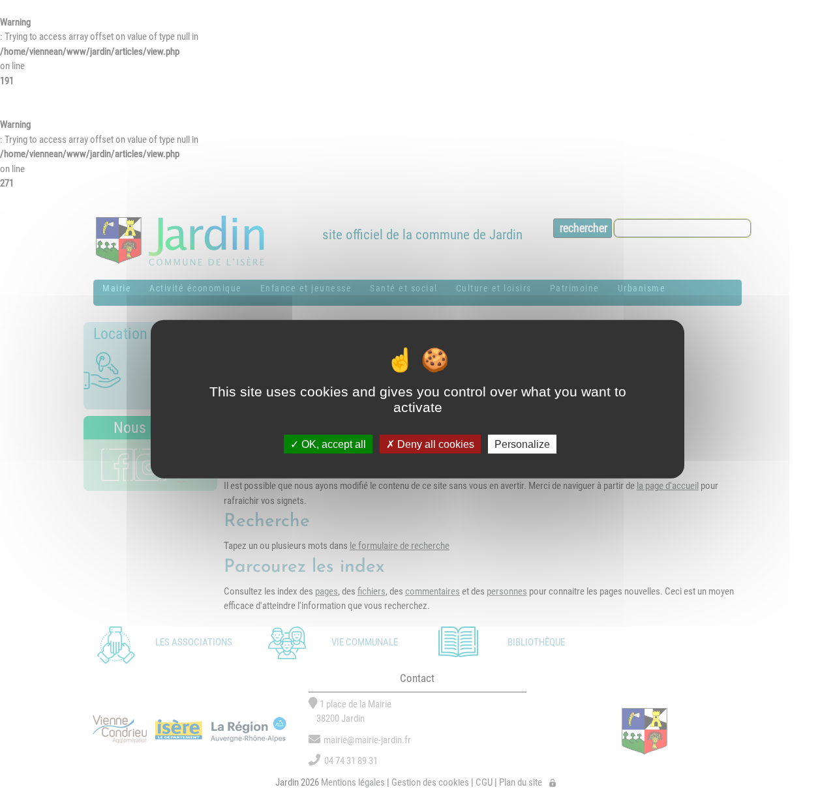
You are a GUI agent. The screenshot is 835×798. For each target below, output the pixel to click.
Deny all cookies (434, 443)
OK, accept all (332, 443)
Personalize (522, 443)
